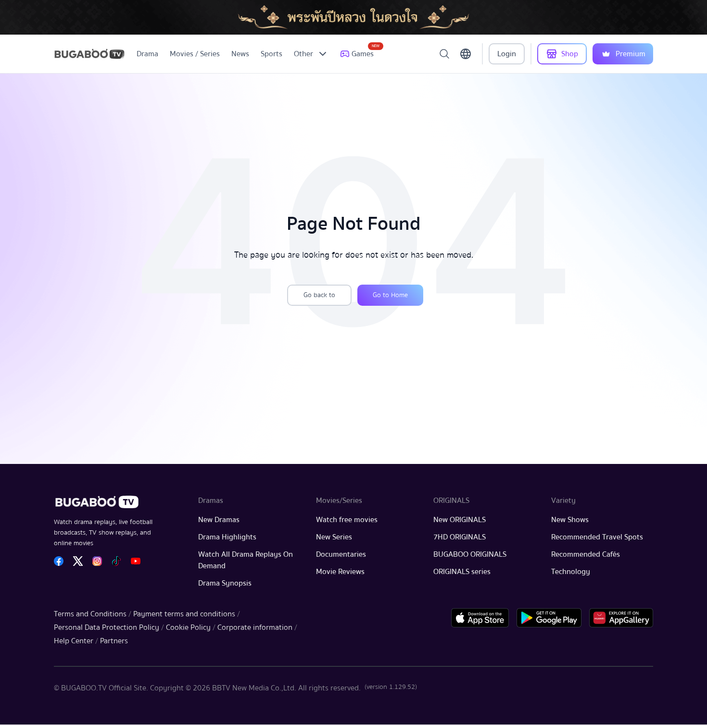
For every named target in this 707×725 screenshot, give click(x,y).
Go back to (319, 295)
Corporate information (254, 627)
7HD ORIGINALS (459, 537)
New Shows (570, 519)
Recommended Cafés (585, 554)
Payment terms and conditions (184, 614)
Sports (271, 54)
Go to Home (390, 295)
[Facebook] (58, 561)
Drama (147, 54)
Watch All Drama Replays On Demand (245, 560)
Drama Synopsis (225, 583)
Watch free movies (347, 519)
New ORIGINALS (459, 519)
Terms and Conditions (90, 614)
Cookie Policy (188, 627)
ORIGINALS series (462, 571)
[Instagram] (97, 561)
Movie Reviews (340, 571)
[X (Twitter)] (78, 561)
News (240, 54)
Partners (114, 641)
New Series (334, 537)
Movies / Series (195, 54)
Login (506, 54)
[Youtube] (135, 561)
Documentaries (341, 554)
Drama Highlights (227, 537)
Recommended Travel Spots (597, 537)
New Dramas (219, 519)
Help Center (73, 641)
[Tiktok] (116, 561)
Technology (570, 571)
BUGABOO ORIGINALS (469, 554)
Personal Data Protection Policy (106, 627)
